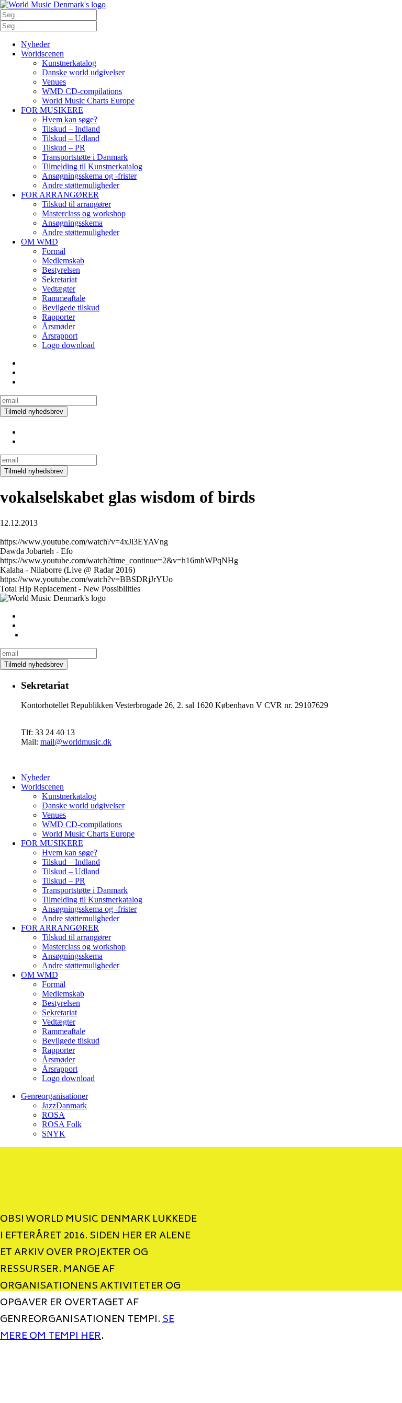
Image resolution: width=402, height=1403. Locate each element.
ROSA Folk (62, 1124)
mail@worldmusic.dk (75, 741)
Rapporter (58, 316)
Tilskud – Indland (71, 128)
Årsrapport (59, 335)
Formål (53, 251)
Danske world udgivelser (83, 72)
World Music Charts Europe (88, 100)
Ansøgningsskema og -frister (89, 175)
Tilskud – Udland (70, 138)
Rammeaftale (63, 298)
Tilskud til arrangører (76, 204)
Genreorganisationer (54, 1096)
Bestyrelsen (61, 269)
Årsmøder (58, 326)
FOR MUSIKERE (52, 110)
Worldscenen (42, 53)
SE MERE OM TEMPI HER (87, 1328)
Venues (54, 81)
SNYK (53, 1133)
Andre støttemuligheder (80, 185)
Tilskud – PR (63, 147)
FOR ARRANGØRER (60, 194)
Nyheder (35, 44)
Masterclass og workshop (84, 213)
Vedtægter (58, 288)
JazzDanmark (64, 1105)
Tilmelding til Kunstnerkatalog (92, 166)
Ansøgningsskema (72, 222)
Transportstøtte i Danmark (85, 157)
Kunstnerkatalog (69, 63)
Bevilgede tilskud (70, 307)
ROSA (53, 1114)
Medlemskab (63, 260)
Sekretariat (59, 279)
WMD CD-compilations (82, 91)
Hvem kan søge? (69, 119)
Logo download (68, 345)
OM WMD (39, 241)
